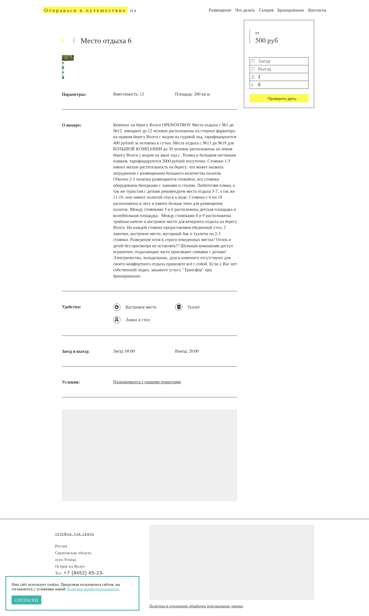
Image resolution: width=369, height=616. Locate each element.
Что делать (245, 10)
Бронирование (290, 10)
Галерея (266, 10)
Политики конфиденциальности (93, 588)
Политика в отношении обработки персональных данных (196, 605)
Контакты (317, 10)
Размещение (220, 10)
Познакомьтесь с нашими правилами (147, 381)
